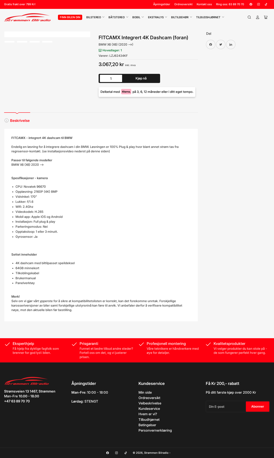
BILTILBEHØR (179, 17)
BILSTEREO (93, 17)
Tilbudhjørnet (149, 419)
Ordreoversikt (183, 4)
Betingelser (147, 425)
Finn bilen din (70, 17)
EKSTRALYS (156, 17)
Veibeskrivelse (149, 403)
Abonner (257, 406)
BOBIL (136, 17)
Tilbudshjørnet (208, 17)
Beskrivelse (20, 120)
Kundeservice (149, 408)
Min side (145, 392)
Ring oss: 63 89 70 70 (230, 4)
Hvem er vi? (147, 414)
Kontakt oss (204, 4)
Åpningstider (161, 4)
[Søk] (249, 17)
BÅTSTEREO (116, 17)
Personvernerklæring (155, 430)
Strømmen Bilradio (156, 452)
